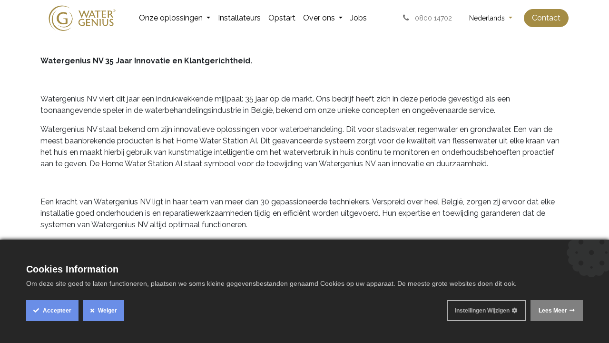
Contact (546, 17)
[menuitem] (174, 18)
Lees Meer (553, 310)
